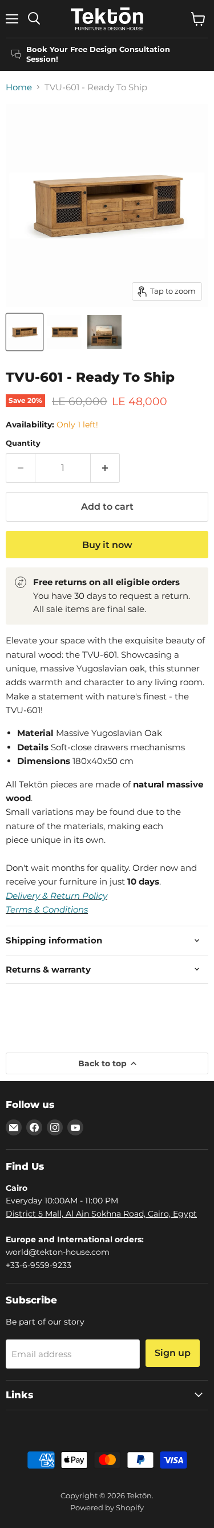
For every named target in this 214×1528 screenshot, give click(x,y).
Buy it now (107, 544)
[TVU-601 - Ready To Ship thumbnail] (24, 332)
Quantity (23, 443)
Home (19, 87)
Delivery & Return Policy (56, 895)
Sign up (173, 1352)
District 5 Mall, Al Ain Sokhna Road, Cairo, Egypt (101, 1214)
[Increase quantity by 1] (105, 468)
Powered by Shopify (107, 1507)
